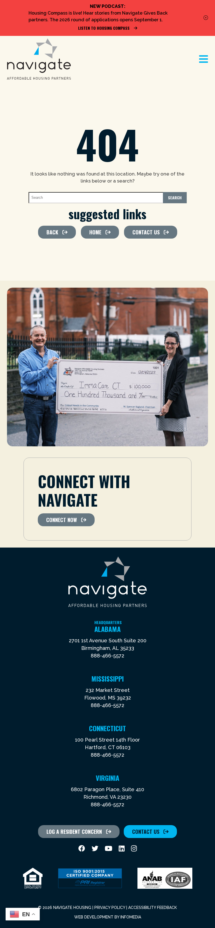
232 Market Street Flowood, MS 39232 (107, 694)
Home (95, 232)
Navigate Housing (39, 59)
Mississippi (107, 678)
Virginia (107, 778)
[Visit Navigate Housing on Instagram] (134, 848)
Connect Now (61, 519)
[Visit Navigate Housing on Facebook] (81, 848)
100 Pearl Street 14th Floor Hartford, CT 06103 (107, 743)
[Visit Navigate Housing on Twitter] (95, 848)
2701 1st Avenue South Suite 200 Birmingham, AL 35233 (107, 644)
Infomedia (130, 917)
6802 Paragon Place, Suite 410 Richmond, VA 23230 (107, 793)
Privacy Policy (109, 907)
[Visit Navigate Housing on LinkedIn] (122, 848)
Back (52, 232)
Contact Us (146, 232)
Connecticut (107, 728)
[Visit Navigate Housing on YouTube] (108, 848)
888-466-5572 (107, 656)
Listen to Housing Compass (104, 28)
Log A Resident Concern (74, 831)
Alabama (108, 629)
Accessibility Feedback (152, 907)
